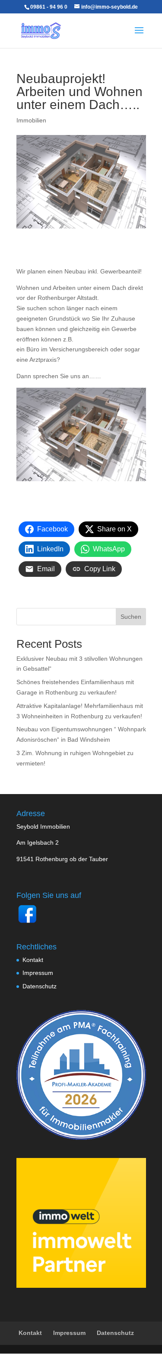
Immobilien (31, 120)
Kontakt (32, 959)
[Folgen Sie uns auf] (27, 922)
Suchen (131, 616)
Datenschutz (39, 986)
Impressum (37, 972)
